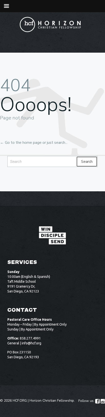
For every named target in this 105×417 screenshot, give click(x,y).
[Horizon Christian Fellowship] (51, 24)
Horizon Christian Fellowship (52, 400)
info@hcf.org (31, 343)
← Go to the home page (21, 142)
